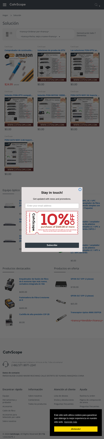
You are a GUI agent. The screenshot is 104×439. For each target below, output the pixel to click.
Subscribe (52, 245)
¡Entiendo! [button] (76, 429)
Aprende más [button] (70, 422)
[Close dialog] (80, 189)
